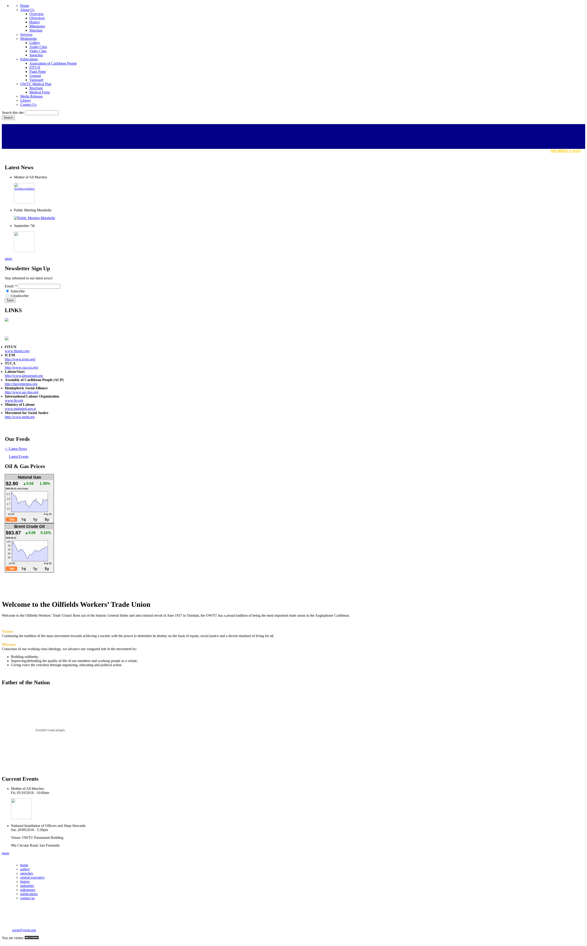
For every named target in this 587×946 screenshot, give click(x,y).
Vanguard (36, 80)
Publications (29, 59)
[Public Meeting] (34, 218)
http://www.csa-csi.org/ (21, 367)
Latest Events (18, 456)
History (34, 22)
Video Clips (38, 51)
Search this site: (13, 113)
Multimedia (28, 39)
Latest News (18, 449)
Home (24, 6)
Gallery (34, 43)
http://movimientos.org (21, 384)
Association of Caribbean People (53, 63)
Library (25, 100)
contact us (27, 898)
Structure (35, 30)
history (25, 881)
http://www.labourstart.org (24, 376)
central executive (32, 877)
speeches (26, 873)
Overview (36, 14)
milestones (27, 890)
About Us (27, 10)
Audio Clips (38, 47)
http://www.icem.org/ (20, 359)
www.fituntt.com (17, 351)
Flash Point (37, 72)
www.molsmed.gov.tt (20, 409)
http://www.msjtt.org (20, 417)
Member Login (566, 151)
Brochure (36, 88)
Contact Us (28, 104)
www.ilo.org (14, 400)
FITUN (34, 67)
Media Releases (31, 96)
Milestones (37, 26)
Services (26, 34)
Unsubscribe (19, 296)
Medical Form (39, 92)
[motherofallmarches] (24, 202)
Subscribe (17, 291)
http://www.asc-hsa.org (21, 392)
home (24, 865)
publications (29, 894)
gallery (25, 869)
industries (27, 886)
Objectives (37, 18)
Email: (11, 286)
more (8, 259)
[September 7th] (24, 251)
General (35, 76)
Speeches (36, 55)
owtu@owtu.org (24, 930)
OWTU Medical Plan (35, 84)
